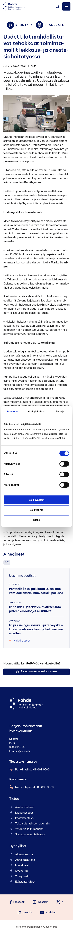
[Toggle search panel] (57, 6)
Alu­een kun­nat (24, 854)
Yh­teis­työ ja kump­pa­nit (29, 829)
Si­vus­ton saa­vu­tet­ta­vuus (30, 834)
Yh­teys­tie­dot (22, 876)
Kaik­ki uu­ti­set (22, 640)
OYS (7, 562)
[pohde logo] (14, 6)
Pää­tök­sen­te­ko (24, 818)
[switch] (64, 464)
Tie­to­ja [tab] (60, 411)
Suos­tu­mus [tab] (13, 411)
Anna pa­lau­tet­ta (25, 859)
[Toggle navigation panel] (66, 6)
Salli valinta (36, 509)
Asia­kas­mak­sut (24, 807)
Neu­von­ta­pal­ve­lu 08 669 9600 (34, 787)
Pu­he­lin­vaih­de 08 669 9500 (32, 769)
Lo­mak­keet (22, 865)
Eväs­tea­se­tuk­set (25, 881)
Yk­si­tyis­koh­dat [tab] (36, 411)
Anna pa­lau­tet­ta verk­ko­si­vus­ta (39, 671)
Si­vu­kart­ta (21, 870)
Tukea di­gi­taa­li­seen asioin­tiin (32, 823)
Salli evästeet (36, 499)
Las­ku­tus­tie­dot (24, 812)
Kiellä (36, 519)
